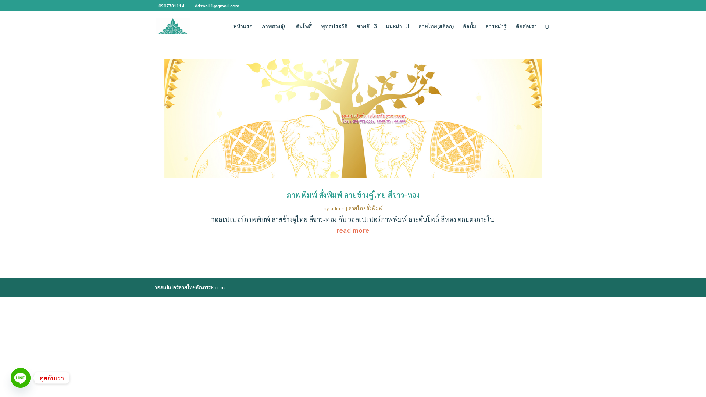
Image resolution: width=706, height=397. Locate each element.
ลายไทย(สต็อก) (436, 26)
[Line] (21, 378)
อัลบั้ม (469, 26)
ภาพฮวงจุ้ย (274, 26)
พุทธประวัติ (334, 26)
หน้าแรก (243, 26)
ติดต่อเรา (526, 26)
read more (353, 230)
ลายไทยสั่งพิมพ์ (366, 208)
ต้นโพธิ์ (304, 26)
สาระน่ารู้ (496, 26)
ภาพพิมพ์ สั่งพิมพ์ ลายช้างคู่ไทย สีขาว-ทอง (353, 195)
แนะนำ (394, 26)
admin (337, 208)
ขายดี (363, 26)
